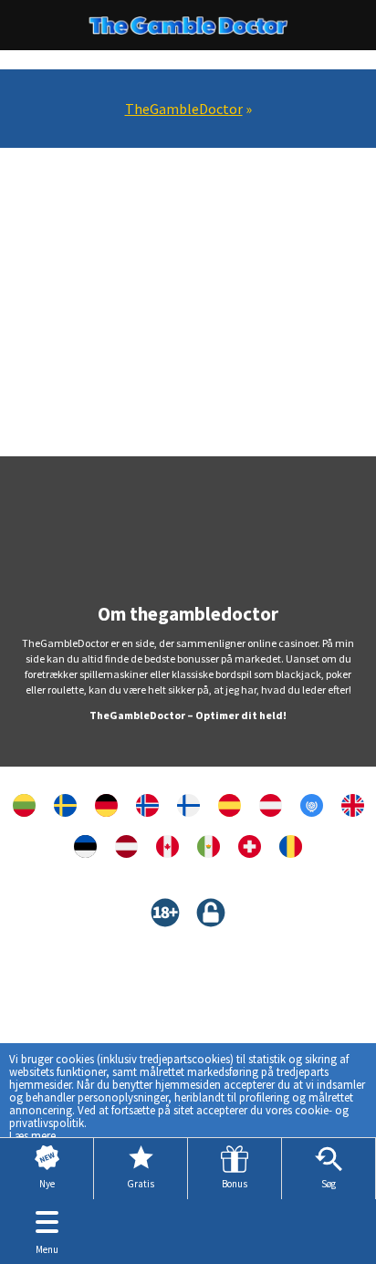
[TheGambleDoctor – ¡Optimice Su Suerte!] (208, 846)
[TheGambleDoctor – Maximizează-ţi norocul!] (290, 846)
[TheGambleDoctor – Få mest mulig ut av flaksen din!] (147, 805)
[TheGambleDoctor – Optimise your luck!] (352, 805)
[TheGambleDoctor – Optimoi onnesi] (188, 805)
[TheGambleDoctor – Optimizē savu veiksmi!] (126, 846)
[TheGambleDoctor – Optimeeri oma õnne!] (85, 846)
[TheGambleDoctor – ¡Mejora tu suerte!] (229, 805)
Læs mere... (36, 1135)
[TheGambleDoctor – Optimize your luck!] (311, 805)
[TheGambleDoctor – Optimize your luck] (167, 846)
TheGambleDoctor (184, 108)
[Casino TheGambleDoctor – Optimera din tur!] (65, 805)
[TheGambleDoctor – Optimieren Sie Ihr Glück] (106, 805)
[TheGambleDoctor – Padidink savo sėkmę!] (24, 805)
